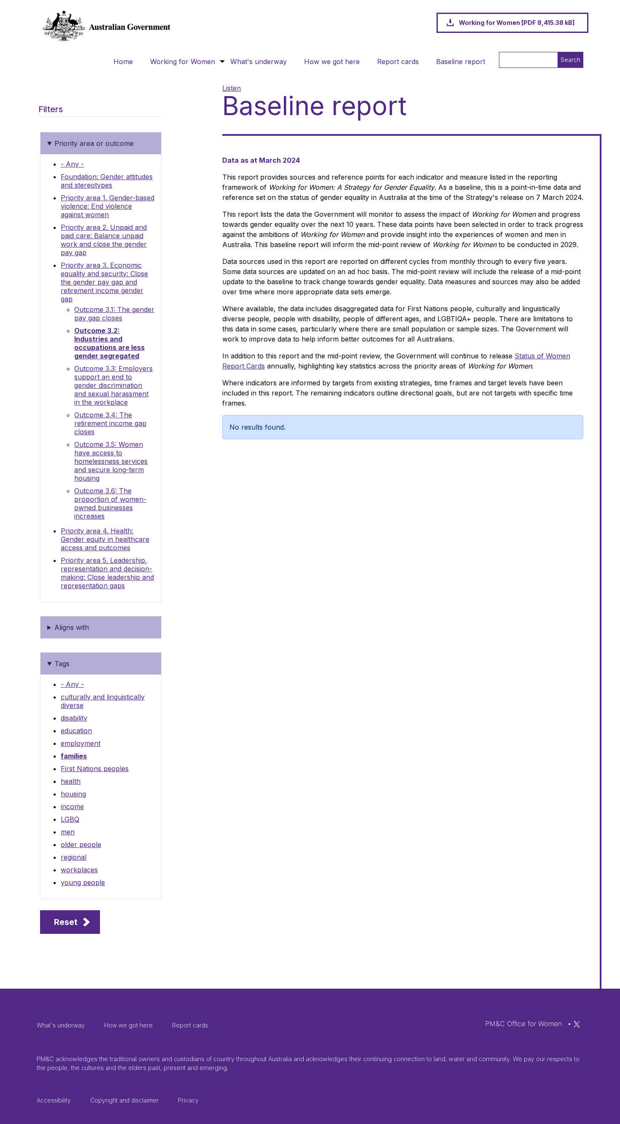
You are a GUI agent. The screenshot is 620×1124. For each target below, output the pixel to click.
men (68, 832)
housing (73, 794)
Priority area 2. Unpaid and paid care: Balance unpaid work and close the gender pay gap (104, 240)
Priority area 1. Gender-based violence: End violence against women (107, 206)
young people (83, 882)
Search (570, 59)
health (71, 781)
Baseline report (460, 61)
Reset (66, 922)
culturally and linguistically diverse (103, 701)
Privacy (188, 1100)
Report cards (398, 61)
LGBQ (70, 819)
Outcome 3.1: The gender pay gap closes (114, 313)
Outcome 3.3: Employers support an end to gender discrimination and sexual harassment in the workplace (113, 385)
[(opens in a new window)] (576, 1023)
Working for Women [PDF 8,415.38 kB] (516, 22)
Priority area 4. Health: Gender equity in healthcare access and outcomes (105, 539)
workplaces (79, 870)
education (76, 730)
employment (80, 743)
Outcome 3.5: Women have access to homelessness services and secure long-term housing (111, 461)
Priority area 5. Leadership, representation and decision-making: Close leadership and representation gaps (107, 573)
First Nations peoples (95, 768)
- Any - (72, 164)
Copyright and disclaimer (124, 1100)
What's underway (258, 61)
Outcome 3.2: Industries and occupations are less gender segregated (109, 343)
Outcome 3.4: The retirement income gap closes (110, 423)
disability (74, 718)
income (72, 806)
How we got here (332, 61)
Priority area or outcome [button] (94, 143)
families (74, 756)
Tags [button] (62, 663)
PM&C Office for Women (523, 1023)
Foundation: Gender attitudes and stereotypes (107, 180)
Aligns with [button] (71, 627)
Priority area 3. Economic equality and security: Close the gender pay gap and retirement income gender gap (104, 282)
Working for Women (182, 61)
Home (123, 61)
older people (81, 844)
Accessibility (54, 1100)
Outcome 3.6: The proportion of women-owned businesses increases (110, 503)
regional (73, 857)
